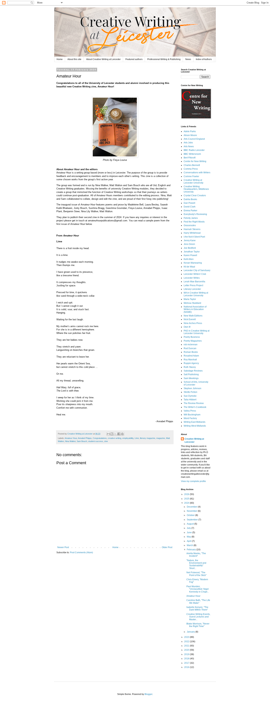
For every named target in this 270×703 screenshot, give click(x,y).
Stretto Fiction (190, 392)
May (189, 536)
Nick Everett (190, 319)
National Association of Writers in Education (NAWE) (195, 309)
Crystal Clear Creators (195, 195)
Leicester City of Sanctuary (197, 270)
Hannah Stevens (192, 229)
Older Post (167, 547)
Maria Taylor (190, 299)
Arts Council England (194, 139)
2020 (187, 650)
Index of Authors (204, 59)
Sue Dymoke (190, 396)
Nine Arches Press (193, 323)
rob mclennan (190, 344)
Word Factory (190, 418)
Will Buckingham (192, 414)
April (189, 541)
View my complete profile (193, 481)
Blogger (148, 694)
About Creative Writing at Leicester (103, 59)
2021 (187, 645)
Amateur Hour (71, 438)
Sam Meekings (191, 378)
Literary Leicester (192, 289)
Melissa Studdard (192, 303)
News (188, 59)
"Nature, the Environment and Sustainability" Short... (196, 564)
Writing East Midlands (194, 422)
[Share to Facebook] (119, 434)
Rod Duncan (190, 348)
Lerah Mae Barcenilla (194, 281)
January (191, 631)
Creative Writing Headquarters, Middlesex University (196, 189)
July (189, 528)
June (189, 532)
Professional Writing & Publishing (164, 59)
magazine (160, 438)
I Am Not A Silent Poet (194, 236)
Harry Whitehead (192, 233)
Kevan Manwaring (193, 263)
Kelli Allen (189, 259)
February (191, 549)
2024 (187, 503)
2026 (187, 494)
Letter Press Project (193, 285)
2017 (187, 663)
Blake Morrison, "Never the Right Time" (197, 625)
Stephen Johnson (192, 388)
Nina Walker (70, 441)
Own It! (187, 327)
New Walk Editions (193, 315)
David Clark (189, 206)
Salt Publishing (191, 374)
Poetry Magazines (193, 341)
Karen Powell (190, 255)
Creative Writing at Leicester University (193, 181)
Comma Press (191, 169)
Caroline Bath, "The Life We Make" (198, 601)
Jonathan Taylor (192, 251)
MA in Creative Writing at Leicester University (196, 294)
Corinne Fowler (191, 176)
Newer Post (63, 547)
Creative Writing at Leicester (194, 440)
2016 (187, 667)
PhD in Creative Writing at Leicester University (196, 332)
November (192, 511)
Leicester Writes (192, 278)
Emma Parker (190, 210)
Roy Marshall (190, 359)
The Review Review (194, 403)
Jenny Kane (190, 240)
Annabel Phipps (85, 438)
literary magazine (147, 438)
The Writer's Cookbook (195, 407)
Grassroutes (190, 225)
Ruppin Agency (191, 363)
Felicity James (191, 218)
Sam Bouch (82, 441)
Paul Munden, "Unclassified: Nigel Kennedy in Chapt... (197, 589)
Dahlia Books (190, 199)
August (190, 524)
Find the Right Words (194, 221)
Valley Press (190, 411)
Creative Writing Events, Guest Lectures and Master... (198, 617)
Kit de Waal (189, 266)
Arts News (189, 146)
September (192, 519)
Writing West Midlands (195, 426)
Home (60, 59)
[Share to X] (115, 434)
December (192, 506)
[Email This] (108, 434)
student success (95, 441)
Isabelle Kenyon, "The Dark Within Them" (197, 608)
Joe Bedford (190, 248)
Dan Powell (189, 203)
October (191, 515)
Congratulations (100, 438)
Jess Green (189, 244)
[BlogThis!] (112, 434)
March (190, 545)
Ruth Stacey (190, 367)
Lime (137, 438)
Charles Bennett (192, 165)
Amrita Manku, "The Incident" (196, 554)
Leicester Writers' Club (195, 274)
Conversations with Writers (197, 172)
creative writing (114, 438)
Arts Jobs (188, 142)
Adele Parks (190, 131)
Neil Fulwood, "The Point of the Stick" (196, 573)
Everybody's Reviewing (195, 214)
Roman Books (191, 352)
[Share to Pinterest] (122, 434)
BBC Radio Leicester (194, 150)
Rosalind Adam (191, 355)
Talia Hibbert (190, 399)
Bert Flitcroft (189, 157)
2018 (187, 658)
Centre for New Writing (195, 161)
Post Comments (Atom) (81, 552)
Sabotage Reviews (193, 370)
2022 (187, 641)
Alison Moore (190, 135)
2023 (187, 637)
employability (128, 438)
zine (106, 441)
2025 (187, 498)
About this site (74, 59)
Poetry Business (192, 337)
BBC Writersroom (192, 154)
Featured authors (134, 59)
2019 (187, 654)
